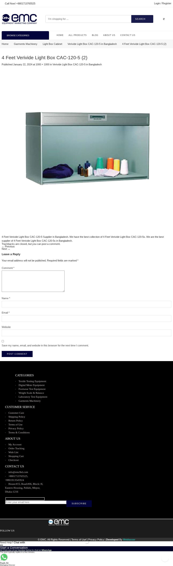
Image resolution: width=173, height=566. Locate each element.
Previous (8, 246)
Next (6, 249)
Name (6, 298)
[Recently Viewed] (165, 558)
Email (6, 312)
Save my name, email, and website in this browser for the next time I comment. (45, 345)
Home (5, 44)
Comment (8, 268)
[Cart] (164, 19)
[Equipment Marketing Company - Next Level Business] (19, 19)
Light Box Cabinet (52, 44)
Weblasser (129, 539)
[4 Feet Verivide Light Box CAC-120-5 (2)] (86, 150)
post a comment (51, 244)
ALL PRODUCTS (78, 35)
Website (6, 327)
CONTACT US (127, 35)
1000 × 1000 (42, 64)
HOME (60, 35)
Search (140, 19)
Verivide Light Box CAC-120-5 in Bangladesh (92, 44)
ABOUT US (109, 35)
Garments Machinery (25, 44)
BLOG (95, 35)
